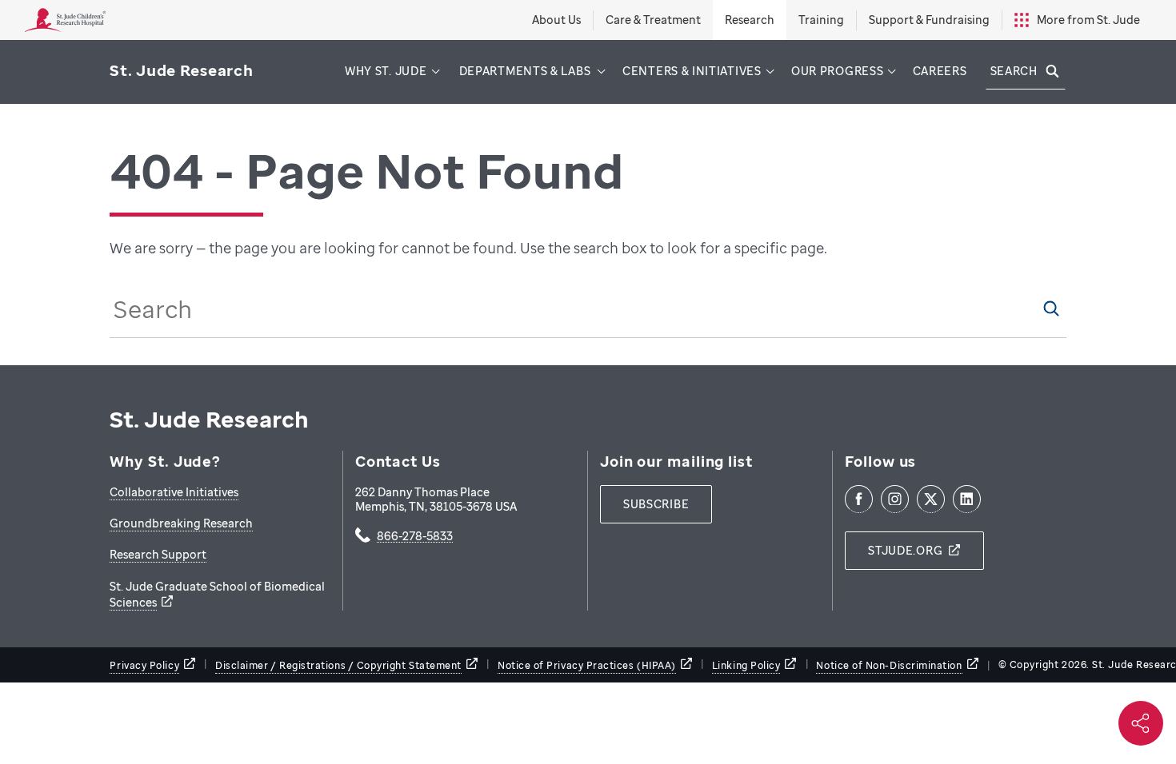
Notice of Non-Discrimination (889, 665)
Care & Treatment (653, 19)
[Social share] (1140, 723)
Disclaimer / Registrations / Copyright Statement (338, 665)
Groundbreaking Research (181, 523)
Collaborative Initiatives (174, 491)
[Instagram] (895, 499)
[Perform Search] (1051, 309)
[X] (931, 499)
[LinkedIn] (967, 499)
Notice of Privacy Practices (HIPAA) (587, 665)
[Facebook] (859, 499)
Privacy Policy (144, 665)
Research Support (158, 554)
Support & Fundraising (929, 19)
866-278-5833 (415, 537)
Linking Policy (746, 665)
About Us (556, 19)
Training (821, 19)
